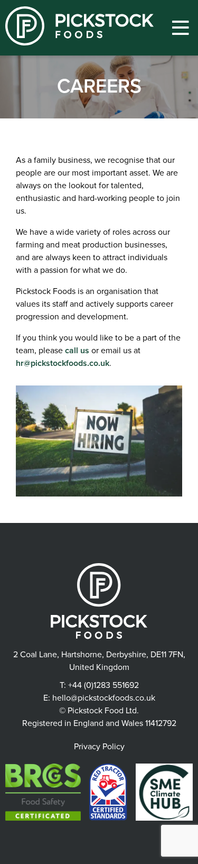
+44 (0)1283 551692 (103, 685)
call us (77, 350)
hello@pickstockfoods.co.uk (103, 698)
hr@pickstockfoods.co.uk (62, 363)
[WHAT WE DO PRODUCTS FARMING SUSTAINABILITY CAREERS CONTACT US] (180, 28)
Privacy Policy (99, 746)
